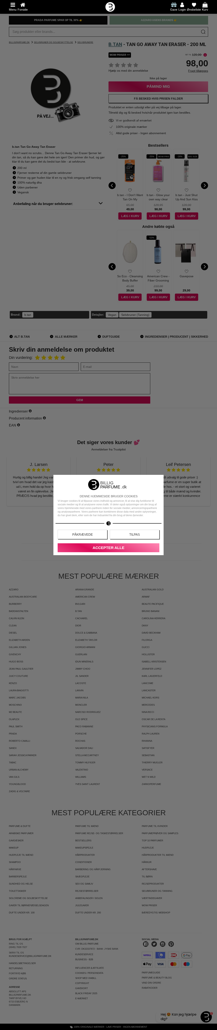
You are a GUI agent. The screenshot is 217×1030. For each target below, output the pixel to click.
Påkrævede (82, 534)
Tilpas (134, 534)
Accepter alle (108, 548)
